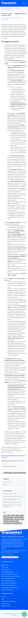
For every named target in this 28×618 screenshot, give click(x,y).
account (21, 515)
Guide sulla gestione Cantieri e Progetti (10, 576)
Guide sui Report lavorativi (7, 589)
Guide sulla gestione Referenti (8, 585)
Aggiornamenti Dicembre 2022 (10, 493)
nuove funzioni (18, 523)
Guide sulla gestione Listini (7, 571)
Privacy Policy (14, 615)
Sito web (3, 597)
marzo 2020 (6, 521)
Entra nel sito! (20, 461)
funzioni (22, 519)
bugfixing (17, 519)
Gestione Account (5, 603)
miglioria (12, 521)
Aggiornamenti (8, 8)
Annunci (5, 484)
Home (2, 8)
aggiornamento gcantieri (8, 519)
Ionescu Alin (17, 18)
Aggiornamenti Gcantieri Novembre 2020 (12, 496)
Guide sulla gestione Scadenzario (9, 587)
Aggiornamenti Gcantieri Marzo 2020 (11, 499)
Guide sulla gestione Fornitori (8, 580)
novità (15, 472)
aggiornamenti (8, 472)
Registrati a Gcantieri (6, 606)
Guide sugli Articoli (5, 569)
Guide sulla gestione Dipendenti (8, 583)
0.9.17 (5, 515)
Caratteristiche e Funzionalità (8, 601)
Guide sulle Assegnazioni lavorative (9, 574)
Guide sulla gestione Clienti (7, 578)
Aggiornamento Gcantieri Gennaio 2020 (12, 502)
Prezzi (2, 599)
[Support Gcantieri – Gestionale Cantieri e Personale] (8, 4)
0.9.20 (13, 515)
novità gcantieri (22, 472)
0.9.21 (17, 515)
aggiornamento (19, 517)
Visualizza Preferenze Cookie (11, 557)
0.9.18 (9, 515)
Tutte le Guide (4, 567)
